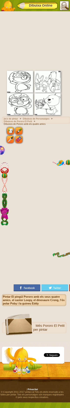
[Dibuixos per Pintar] (8, 5)
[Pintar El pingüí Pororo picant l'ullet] (20, 114)
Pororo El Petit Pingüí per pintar (44, 328)
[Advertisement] (35, 40)
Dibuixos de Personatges (36, 118)
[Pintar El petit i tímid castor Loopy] (48, 114)
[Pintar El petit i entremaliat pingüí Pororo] (20, 92)
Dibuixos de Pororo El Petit (18, 121)
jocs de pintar (11, 118)
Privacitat (33, 389)
